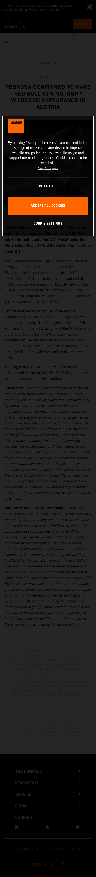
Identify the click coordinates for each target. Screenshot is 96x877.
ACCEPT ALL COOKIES (48, 205)
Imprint (55, 168)
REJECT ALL (48, 186)
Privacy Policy (44, 168)
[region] (48, 176)
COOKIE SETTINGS (48, 223)
